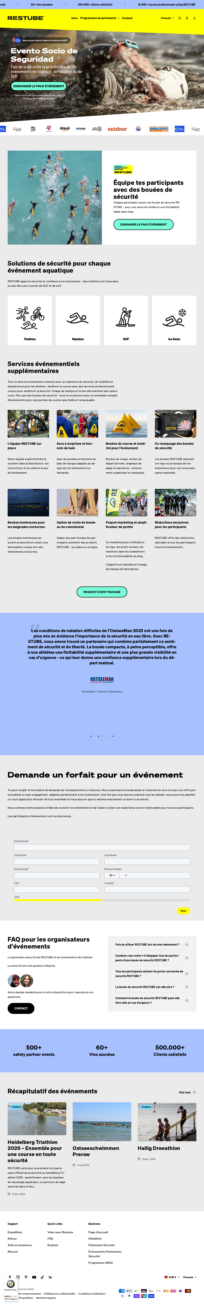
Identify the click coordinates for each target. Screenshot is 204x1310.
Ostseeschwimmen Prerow (96, 1151)
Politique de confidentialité (59, 1293)
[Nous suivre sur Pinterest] (26, 1277)
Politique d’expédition (20, 1298)
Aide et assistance (20, 1245)
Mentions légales (46, 1298)
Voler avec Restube (60, 1232)
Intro (74, 18)
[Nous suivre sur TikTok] (42, 1277)
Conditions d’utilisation (91, 1293)
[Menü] (16, 1280)
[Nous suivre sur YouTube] (34, 1277)
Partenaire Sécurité (101, 1245)
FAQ (50, 1238)
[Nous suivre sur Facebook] (10, 1277)
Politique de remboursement (24, 1293)
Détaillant (95, 1238)
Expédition (15, 1232)
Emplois (52, 1245)
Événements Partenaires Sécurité (104, 1254)
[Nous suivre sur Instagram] (18, 1277)
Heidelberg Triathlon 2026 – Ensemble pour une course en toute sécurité (35, 1151)
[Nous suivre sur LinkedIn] (50, 1277)
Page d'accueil (98, 1232)
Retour (12, 1238)
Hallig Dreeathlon (159, 1148)
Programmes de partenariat (98, 18)
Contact (127, 18)
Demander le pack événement (38, 86)
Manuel (13, 1251)
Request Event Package (102, 592)
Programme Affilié (100, 1263)
